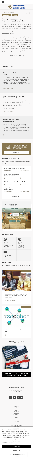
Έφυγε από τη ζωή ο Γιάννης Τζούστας (13, 73)
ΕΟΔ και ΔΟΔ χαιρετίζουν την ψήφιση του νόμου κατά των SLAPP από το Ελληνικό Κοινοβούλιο (16, 295)
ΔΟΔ (16, 407)
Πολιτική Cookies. (8, 442)
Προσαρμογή (16, 450)
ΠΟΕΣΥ (16, 410)
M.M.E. (16, 417)
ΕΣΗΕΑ (16, 7)
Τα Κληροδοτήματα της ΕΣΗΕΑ (8, 244)
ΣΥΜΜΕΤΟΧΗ (16, 152)
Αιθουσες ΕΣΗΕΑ (11, 205)
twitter (14, 397)
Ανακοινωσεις (6, 15)
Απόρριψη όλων (16, 454)
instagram (18, 397)
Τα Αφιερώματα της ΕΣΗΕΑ (8, 257)
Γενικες (15, 15)
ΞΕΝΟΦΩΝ (16, 406)
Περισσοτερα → (16, 196)
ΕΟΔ (16, 409)
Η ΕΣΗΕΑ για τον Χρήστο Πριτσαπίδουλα (11, 120)
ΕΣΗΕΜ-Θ (16, 412)
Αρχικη (16, 424)
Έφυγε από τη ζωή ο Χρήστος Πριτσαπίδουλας (12, 188)
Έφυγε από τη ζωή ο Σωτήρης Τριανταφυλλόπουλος (13, 97)
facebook (10, 397)
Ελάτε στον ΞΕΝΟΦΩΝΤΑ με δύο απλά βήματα (15, 330)
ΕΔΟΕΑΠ (16, 405)
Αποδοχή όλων (16, 446)
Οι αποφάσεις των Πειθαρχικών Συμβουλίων (22, 245)
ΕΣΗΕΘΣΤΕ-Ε (16, 414)
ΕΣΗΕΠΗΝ (16, 413)
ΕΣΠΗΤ (16, 416)
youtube (21, 397)
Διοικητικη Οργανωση (16, 425)
